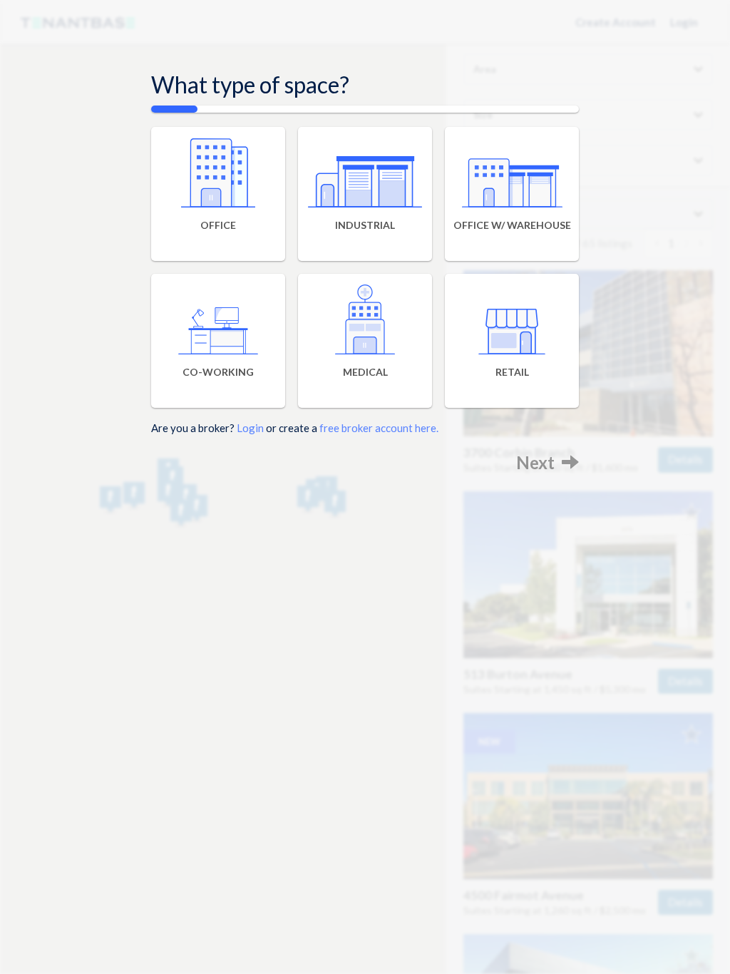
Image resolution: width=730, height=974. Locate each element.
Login (250, 427)
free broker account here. (378, 427)
